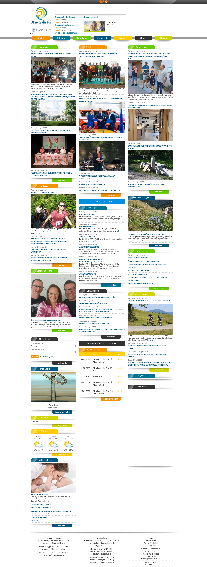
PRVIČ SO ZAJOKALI (39, 494)
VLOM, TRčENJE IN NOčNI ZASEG (93, 303)
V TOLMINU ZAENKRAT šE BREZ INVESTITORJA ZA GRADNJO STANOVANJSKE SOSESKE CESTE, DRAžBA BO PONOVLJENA (53, 96)
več (61, 88)
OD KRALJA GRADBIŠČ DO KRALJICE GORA (146, 234)
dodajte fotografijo (62, 412)
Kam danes (141, 251)
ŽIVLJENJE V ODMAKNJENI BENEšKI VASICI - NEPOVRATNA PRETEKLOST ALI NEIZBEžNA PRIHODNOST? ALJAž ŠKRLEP (49, 241)
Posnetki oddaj (93, 349)
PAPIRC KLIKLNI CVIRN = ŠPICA (140, 284)
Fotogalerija (44, 369)
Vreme (44, 431)
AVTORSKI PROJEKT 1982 (138, 271)
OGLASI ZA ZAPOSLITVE (41, 508)
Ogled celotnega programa (66, 33)
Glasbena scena (44, 271)
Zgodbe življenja (44, 460)
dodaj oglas (111, 285)
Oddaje (44, 186)
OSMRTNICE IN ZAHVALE (41, 504)
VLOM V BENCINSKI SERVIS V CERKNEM (95, 318)
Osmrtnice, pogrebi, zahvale (102, 343)
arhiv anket (62, 426)
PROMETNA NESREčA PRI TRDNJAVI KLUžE (97, 297)
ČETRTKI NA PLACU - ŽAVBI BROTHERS (144, 261)
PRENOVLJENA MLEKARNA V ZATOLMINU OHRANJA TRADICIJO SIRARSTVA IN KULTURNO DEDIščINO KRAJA (149, 56)
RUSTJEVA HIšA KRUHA (137, 274)
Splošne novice (93, 47)
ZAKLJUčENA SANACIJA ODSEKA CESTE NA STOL (100, 190)
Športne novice (141, 294)
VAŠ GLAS (35, 521)
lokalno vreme (62, 454)
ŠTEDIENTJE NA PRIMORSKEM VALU (45, 320)
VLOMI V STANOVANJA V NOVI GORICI (94, 323)
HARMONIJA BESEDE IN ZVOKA (92, 184)
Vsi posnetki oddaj (110, 399)
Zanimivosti (141, 47)
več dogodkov (159, 288)
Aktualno (44, 47)
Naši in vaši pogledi (141, 197)
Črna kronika (93, 291)
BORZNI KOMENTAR (39, 517)
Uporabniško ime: (37, 343)
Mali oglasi (93, 207)
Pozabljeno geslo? (47, 357)
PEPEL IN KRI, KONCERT (138, 258)
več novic (62, 180)
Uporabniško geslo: (38, 350)
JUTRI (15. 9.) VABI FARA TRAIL (43, 192)
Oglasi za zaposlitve (102, 202)
